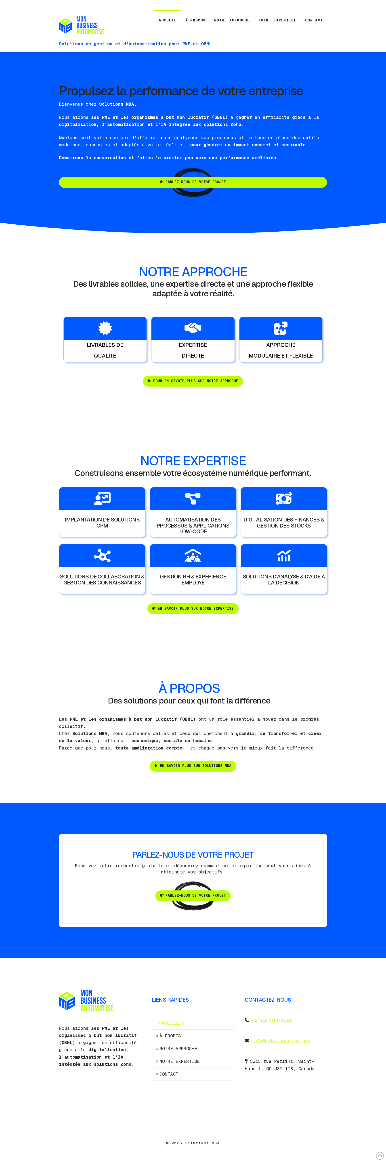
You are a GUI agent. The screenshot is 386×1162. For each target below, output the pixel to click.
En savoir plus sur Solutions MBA (195, 765)
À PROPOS (170, 1036)
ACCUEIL (171, 1023)
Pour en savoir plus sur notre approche (195, 381)
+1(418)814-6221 (272, 1020)
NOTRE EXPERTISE (179, 1061)
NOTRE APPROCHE (178, 1048)
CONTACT (168, 1074)
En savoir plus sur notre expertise (196, 608)
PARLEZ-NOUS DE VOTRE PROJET (196, 182)
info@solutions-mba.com (281, 1041)
